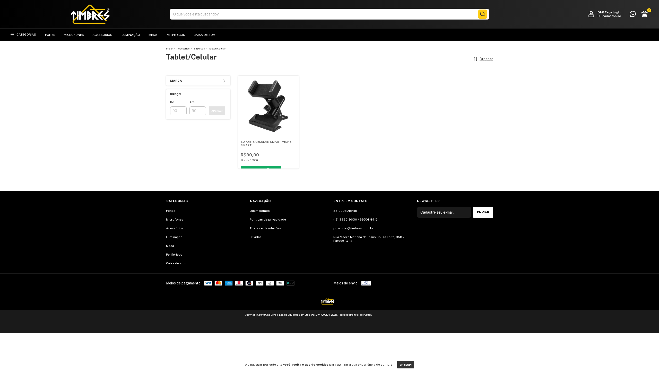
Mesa (153, 35)
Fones (50, 35)
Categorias (26, 34)
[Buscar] (482, 14)
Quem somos (260, 211)
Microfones (74, 35)
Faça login (612, 12)
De (172, 102)
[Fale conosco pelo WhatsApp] (632, 15)
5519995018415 (345, 211)
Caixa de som (204, 35)
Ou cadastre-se (609, 16)
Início (169, 48)
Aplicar (217, 110)
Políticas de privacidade (268, 219)
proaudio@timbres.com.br (353, 228)
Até (192, 102)
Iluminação (130, 35)
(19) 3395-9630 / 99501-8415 (355, 219)
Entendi (406, 364)
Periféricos (175, 35)
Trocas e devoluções (265, 228)
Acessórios (102, 35)
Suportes (199, 48)
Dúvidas (256, 237)
